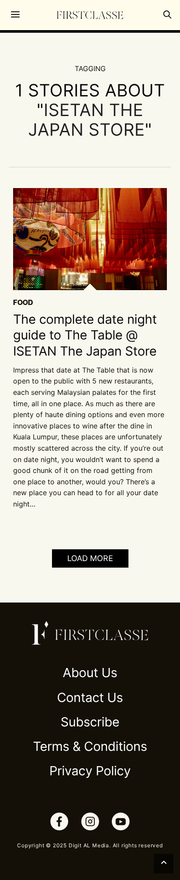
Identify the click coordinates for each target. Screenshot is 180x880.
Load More (90, 558)
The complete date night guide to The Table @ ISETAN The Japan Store (85, 335)
